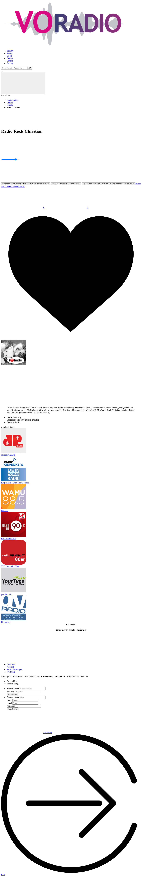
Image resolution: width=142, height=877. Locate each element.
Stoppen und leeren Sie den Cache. (66, 184)
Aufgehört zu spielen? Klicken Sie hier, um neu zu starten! (25, 184)
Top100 (10, 51)
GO (29, 68)
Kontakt (10, 667)
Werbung (11, 672)
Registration (12, 709)
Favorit (10, 63)
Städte (9, 56)
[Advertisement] (71, 117)
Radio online (12, 100)
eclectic (10, 105)
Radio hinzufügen (14, 669)
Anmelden (47, 732)
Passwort (11, 691)
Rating (9, 53)
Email (9, 703)
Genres (10, 58)
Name (9, 700)
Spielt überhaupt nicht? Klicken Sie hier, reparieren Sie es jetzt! (108, 184)
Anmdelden (12, 694)
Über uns (11, 664)
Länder (10, 61)
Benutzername (13, 688)
